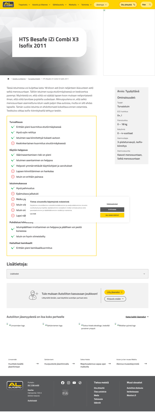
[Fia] (65, 392)
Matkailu (73, 4)
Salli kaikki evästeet (112, 215)
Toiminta (85, 4)
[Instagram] (68, 383)
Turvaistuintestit (34, 78)
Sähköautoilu (58, 4)
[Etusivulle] (10, 79)
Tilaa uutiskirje (100, 391)
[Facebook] (62, 383)
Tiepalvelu (23, 4)
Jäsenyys (100, 4)
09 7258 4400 (33, 385)
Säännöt (97, 402)
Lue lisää (33, 213)
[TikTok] (80, 383)
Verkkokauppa (133, 391)
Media (96, 395)
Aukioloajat (32, 400)
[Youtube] (74, 383)
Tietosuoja (98, 398)
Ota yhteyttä (99, 387)
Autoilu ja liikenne (40, 4)
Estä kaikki (112, 209)
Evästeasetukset (112, 204)
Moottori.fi (131, 395)
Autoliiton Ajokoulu (135, 387)
